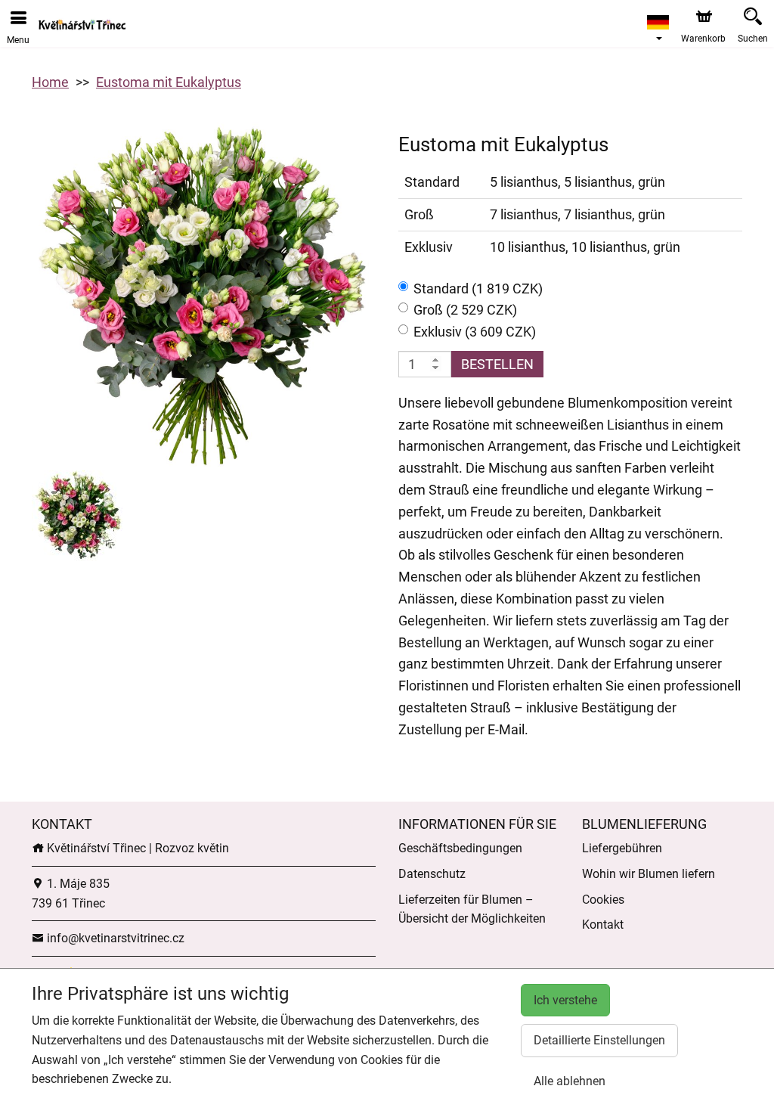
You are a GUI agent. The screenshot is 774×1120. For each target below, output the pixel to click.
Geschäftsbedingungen (460, 848)
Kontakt (603, 924)
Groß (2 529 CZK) (465, 310)
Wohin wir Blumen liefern (648, 874)
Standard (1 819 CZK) (478, 288)
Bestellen (497, 364)
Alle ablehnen (569, 1081)
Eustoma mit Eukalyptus (168, 82)
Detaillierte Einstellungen (599, 1040)
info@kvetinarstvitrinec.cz (114, 938)
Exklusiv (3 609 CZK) (474, 332)
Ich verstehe (565, 1000)
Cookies (603, 899)
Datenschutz (432, 874)
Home (50, 82)
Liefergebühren (622, 848)
